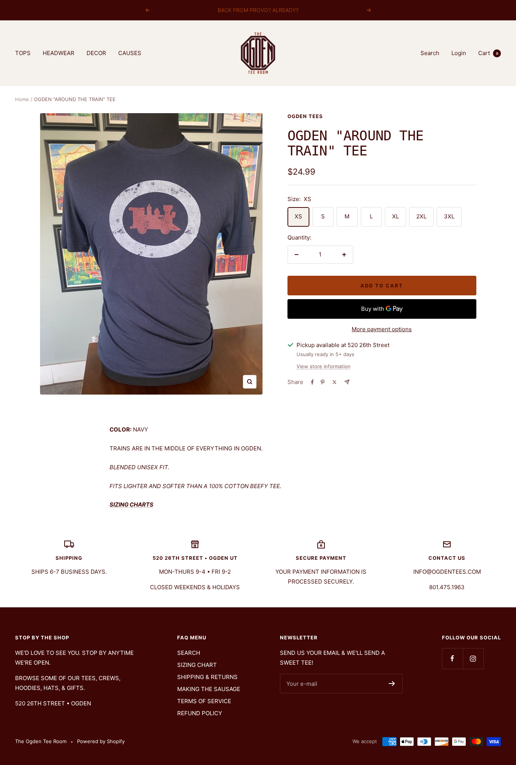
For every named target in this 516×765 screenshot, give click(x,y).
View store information (324, 366)
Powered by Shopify (101, 741)
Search (429, 53)
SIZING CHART (197, 664)
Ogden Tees (305, 116)
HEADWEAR (58, 53)
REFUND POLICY (199, 713)
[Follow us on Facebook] (452, 658)
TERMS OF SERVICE (204, 701)
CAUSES (129, 53)
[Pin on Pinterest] (322, 382)
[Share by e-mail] (347, 381)
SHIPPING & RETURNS (207, 677)
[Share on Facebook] (312, 382)
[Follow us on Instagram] (473, 658)
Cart (488, 53)
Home (22, 99)
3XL (449, 216)
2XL (421, 216)
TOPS (23, 53)
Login (458, 53)
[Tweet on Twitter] (334, 382)
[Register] (392, 683)
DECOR (96, 53)
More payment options (382, 329)
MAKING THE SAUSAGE (208, 689)
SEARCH (188, 652)
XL (395, 216)
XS (298, 216)
